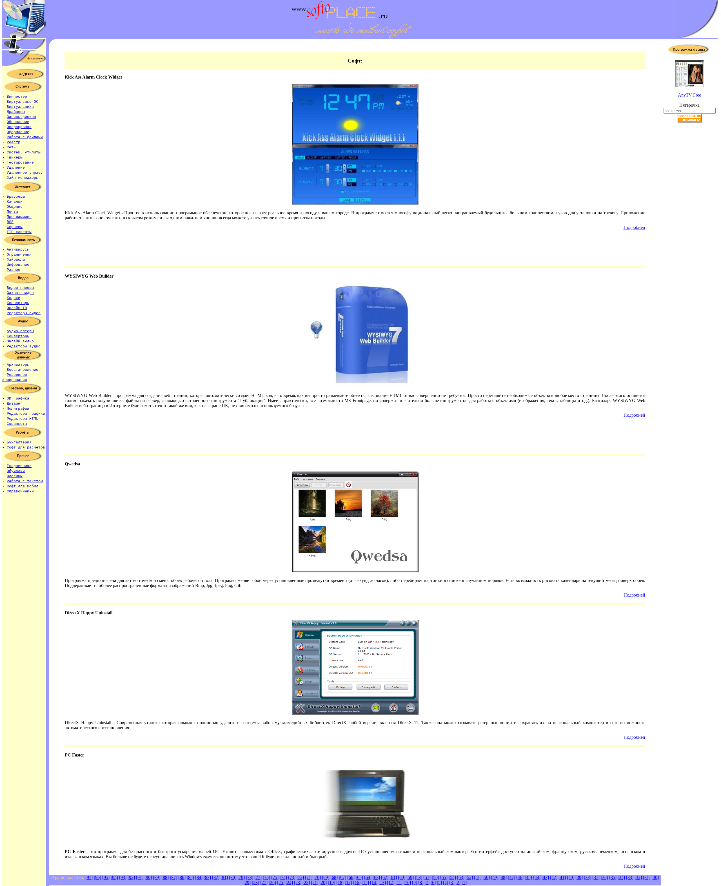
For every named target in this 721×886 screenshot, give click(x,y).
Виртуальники (20, 107)
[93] (122, 877)
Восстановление (22, 370)
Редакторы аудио (24, 346)
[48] (503, 877)
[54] (452, 877)
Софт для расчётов (26, 447)
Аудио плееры (20, 331)
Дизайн (13, 403)
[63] (376, 877)
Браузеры (16, 197)
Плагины (15, 476)
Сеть (11, 147)
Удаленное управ (24, 173)
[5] (439, 882)
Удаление (16, 168)
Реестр (13, 142)
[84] (198, 877)
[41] (562, 877)
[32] (638, 877)
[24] (289, 882)
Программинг (19, 217)
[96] (97, 877)
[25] (280, 882)
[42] (553, 877)
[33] (629, 877)
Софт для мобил (22, 486)
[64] (367, 877)
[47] (511, 877)
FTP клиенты (19, 232)
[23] (297, 882)
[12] (390, 882)
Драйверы (16, 112)
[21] (314, 882)
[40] (570, 877)
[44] (536, 877)
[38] (587, 877)
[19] (331, 882)
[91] (139, 877)
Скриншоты (17, 424)
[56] (435, 877)
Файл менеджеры (22, 178)
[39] (579, 877)
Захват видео (20, 293)
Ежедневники (19, 466)
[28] (255, 882)
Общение (15, 207)
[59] (410, 877)
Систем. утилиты (24, 152)
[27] (264, 882)
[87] (173, 877)
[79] (241, 877)
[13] (382, 882)
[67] (342, 877)
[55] (444, 877)
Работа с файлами (25, 137)
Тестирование (20, 162)
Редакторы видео (24, 313)
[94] (114, 877)
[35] (613, 877)
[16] (356, 882)
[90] (148, 877)
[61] (393, 877)
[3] (451, 882)
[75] (275, 877)
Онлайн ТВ (17, 308)
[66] (351, 877)
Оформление (18, 132)
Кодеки (13, 298)
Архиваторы (18, 365)
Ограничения (19, 255)
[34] (621, 877)
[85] (190, 877)
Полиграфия (18, 409)
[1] (464, 882)
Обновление (18, 122)
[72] (300, 877)
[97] (89, 877)
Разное (13, 270)
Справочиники (20, 491)
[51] (477, 877)
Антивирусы (18, 249)
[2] (457, 882)
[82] (215, 877)
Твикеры (15, 157)
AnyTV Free (689, 95)
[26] (272, 882)
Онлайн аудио (20, 341)
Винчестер (17, 97)
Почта (12, 212)
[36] (604, 877)
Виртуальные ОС (22, 102)
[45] (528, 877)
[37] (596, 877)
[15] (365, 882)
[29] (247, 882)
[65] (359, 877)
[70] (317, 877)
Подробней (634, 227)
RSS (10, 222)
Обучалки (16, 471)
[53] (460, 877)
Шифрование (18, 265)
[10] (407, 882)
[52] (469, 877)
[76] (266, 877)
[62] (384, 877)
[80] (232, 877)
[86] (182, 877)
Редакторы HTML (22, 419)
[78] (249, 877)
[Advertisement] (689, 214)
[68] (334, 877)
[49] (494, 877)
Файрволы (16, 260)
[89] (156, 877)
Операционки (19, 127)
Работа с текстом (25, 481)
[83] (207, 877)
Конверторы (18, 303)
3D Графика (18, 398)
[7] (427, 882)
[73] (291, 877)
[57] (427, 877)
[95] (106, 877)
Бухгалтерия (19, 442)
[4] (445, 882)
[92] (131, 877)
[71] (308, 877)
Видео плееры (20, 288)
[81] (224, 877)
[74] (283, 877)
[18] (340, 882)
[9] (414, 882)
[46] (520, 877)
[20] (323, 882)
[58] (418, 877)
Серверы (15, 227)
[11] (398, 882)
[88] (165, 877)
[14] (373, 882)
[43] (545, 877)
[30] (655, 877)
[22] (306, 882)
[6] (433, 882)
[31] (646, 877)
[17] (348, 882)
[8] (420, 882)
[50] (486, 877)
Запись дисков (21, 117)
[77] (258, 877)
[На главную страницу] (24, 65)
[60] (401, 877)
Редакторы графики (26, 414)
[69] (325, 877)
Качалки (15, 202)
